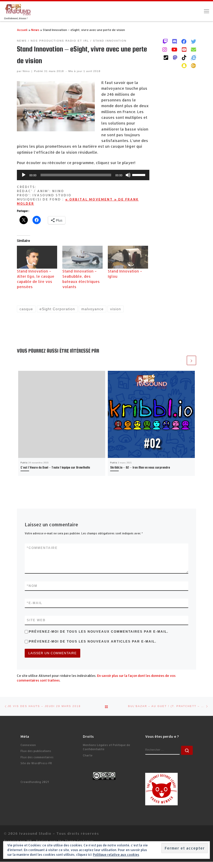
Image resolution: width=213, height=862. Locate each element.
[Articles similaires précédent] (181, 360)
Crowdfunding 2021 (35, 782)
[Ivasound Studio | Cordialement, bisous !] (18, 9)
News (35, 30)
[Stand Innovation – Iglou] (128, 257)
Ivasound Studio (35, 833)
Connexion (28, 745)
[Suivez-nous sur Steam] (166, 57)
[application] (83, 175)
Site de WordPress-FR (36, 763)
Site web (36, 620)
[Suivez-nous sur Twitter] (193, 41)
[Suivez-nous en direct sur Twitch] (165, 41)
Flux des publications (36, 751)
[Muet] (128, 175)
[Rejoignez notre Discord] (174, 41)
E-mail (34, 603)
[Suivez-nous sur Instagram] (164, 49)
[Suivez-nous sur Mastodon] (175, 57)
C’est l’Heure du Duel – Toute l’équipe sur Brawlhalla (55, 467)
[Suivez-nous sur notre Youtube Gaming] (174, 49)
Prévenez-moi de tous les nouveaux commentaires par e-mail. (98, 631)
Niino (26, 71)
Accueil (22, 30)
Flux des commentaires (37, 757)
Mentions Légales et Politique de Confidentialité (106, 747)
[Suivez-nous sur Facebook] (184, 41)
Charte (87, 755)
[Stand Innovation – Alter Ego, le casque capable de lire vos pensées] (37, 257)
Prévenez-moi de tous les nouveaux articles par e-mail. (92, 641)
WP (29, 841)
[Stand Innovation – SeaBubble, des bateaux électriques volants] (82, 257)
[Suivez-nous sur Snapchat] (184, 65)
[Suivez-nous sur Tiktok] (184, 57)
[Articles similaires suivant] (191, 360)
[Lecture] (23, 175)
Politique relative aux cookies (116, 855)
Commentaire (42, 548)
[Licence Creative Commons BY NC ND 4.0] (104, 775)
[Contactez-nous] (193, 49)
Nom (32, 586)
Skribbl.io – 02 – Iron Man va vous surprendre (140, 467)
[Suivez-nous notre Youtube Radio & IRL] (184, 49)
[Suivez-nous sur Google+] (193, 65)
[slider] (139, 174)
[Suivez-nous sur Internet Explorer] (193, 57)
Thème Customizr (79, 841)
